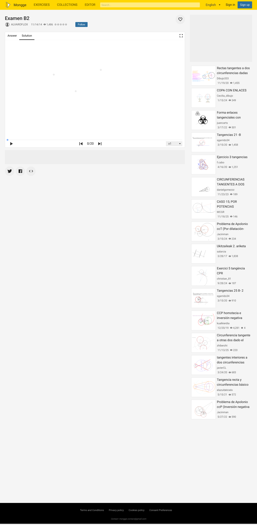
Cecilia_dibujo (225, 95)
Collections (67, 5)
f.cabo (220, 162)
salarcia (221, 251)
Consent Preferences (160, 510)
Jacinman (223, 234)
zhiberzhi (222, 345)
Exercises (42, 5)
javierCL (221, 367)
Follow (81, 24)
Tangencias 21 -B (229, 135)
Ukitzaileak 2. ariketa (231, 246)
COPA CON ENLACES (232, 90)
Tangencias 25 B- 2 (230, 291)
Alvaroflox (19, 24)
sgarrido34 (223, 140)
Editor (90, 5)
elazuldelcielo (225, 390)
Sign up (245, 4)
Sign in (230, 5)
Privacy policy (116, 510)
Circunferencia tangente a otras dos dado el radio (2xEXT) (233, 340)
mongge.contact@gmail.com (132, 519)
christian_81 (224, 278)
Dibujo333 (223, 78)
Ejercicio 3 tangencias (232, 157)
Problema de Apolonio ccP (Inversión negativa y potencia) (233, 407)
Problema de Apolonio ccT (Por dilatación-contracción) (232, 229)
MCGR (220, 212)
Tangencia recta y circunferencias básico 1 (233, 384)
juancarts (222, 122)
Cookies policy (136, 510)
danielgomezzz (225, 189)
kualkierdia (223, 323)
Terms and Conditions (92, 510)
